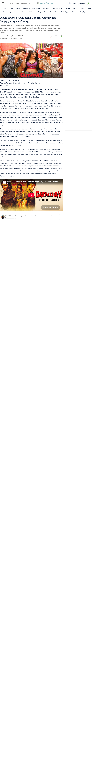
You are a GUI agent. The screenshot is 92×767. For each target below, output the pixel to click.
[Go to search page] (6, 3)
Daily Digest (83, 12)
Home (4, 8)
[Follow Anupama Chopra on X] (25, 38)
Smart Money (7, 12)
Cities (82, 8)
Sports (24, 12)
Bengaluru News (42, 12)
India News (26, 8)
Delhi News (32, 12)
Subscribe (82, 3)
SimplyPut (16, 12)
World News (46, 8)
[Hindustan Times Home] (45, 3)
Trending (75, 8)
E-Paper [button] (74, 3)
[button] (3, 3)
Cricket (18, 8)
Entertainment (36, 8)
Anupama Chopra (17, 38)
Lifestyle (68, 8)
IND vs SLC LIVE (58, 8)
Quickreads (74, 12)
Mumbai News (54, 12)
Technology (64, 12)
